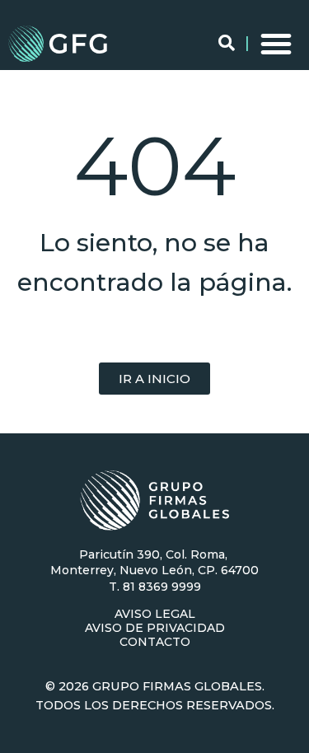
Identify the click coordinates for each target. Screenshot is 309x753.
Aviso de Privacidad (155, 627)
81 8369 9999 (162, 586)
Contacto (154, 641)
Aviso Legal (155, 613)
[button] (276, 43)
